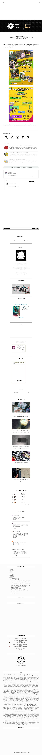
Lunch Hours (34, 699)
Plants (37, 709)
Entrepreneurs (29, 685)
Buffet (20, 679)
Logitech (19, 699)
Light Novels (5, 699)
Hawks (6, 692)
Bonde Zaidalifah (16, 531)
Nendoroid (29, 707)
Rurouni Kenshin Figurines (16, 713)
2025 (11, 569)
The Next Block (13, 721)
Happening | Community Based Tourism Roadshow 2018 (18, 152)
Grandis (25, 690)
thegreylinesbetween (19, 346)
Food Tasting (34, 686)
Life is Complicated (36, 698)
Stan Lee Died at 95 (14, 587)
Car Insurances (33, 679)
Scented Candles (36, 714)
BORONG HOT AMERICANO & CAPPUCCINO (19, 518)
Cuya (23, 499)
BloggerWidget (27, 504)
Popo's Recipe (12, 710)
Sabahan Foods (23, 713)
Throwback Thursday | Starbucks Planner (18, 586)
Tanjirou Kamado (16, 718)
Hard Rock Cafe (34, 691)
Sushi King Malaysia (29, 717)
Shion (33, 715)
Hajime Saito (11, 691)
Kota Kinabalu (13, 698)
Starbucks (12, 717)
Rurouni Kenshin (8, 713)
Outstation (18, 709)
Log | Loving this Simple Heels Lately (20, 644)
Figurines (24, 686)
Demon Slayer (30, 681)
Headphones (9, 692)
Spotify (29, 716)
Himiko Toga (36, 692)
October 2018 (14, 591)
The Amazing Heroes (21, 720)
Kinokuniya (37, 697)
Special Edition (25, 716)
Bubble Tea (17, 679)
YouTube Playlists (32, 723)
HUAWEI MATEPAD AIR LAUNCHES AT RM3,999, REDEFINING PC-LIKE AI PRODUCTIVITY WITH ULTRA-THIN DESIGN (20, 553)
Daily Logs (19, 681)
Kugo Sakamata (23, 698)
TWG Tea (25, 722)
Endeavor (17, 685)
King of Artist (33, 697)
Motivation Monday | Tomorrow (17, 588)
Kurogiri (27, 698)
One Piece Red (10, 709)
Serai (13, 715)
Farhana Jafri (15, 523)
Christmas (27, 680)
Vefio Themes (26, 752)
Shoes (35, 715)
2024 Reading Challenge (19, 345)
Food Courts (29, 686)
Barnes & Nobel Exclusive (7, 677)
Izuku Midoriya (29, 694)
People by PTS (34, 709)
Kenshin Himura (26, 697)
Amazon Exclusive (32, 674)
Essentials (33, 685)
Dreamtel (19, 684)
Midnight (8, 701)
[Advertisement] (21, 12)
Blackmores (10, 678)
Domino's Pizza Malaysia (14, 684)
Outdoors (14, 709)
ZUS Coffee (25, 724)
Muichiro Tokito (6, 704)
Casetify (37, 679)
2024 (11, 570)
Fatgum (14, 686)
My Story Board (16, 515)
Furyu (10, 689)
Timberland (34, 721)
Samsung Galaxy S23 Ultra (29, 713)
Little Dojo (9, 699)
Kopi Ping (4, 698)
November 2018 (14, 579)
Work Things (15, 723)
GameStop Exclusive (26, 689)
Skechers (15, 716)
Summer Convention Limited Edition (20, 717)
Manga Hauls (15, 700)
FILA (26, 686)
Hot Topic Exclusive (14, 693)
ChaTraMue (24, 680)
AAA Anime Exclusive (15, 674)
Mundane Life (11, 704)
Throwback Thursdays (28, 721)
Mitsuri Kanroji (32, 701)
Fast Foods (11, 686)
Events (36, 685)
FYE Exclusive (13, 689)
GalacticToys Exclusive (18, 689)
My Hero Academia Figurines (18, 705)
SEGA (11, 715)
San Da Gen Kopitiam (9, 714)
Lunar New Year (28, 699)
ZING (19, 724)
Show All (29, 557)
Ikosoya (36, 693)
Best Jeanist (21, 677)
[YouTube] (14, 240)
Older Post (35, 228)
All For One (24, 674)
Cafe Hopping (24, 679)
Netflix (32, 707)
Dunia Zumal (10, 172)
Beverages (24, 677)
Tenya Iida (28, 718)
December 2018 (14, 578)
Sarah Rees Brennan (30, 714)
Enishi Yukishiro (22, 685)
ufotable (30, 722)
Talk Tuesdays (6, 718)
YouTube (27, 723)
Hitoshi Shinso (6, 693)
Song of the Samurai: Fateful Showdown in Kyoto (25, 307)
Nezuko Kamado (15, 708)
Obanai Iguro (20, 708)
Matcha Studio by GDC (23, 700)
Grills (35, 690)
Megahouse (35, 700)
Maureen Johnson (30, 700)
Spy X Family (32, 716)
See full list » (21, 317)
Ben (18, 677)
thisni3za (23, 496)
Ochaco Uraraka (25, 708)
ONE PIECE (6, 709)
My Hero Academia (29, 704)
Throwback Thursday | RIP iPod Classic (21, 446)
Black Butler (6, 678)
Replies (7, 180)
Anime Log (7, 676)
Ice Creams (31, 693)
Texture (31, 718)
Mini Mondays (23, 701)
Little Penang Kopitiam (14, 699)
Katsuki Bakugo (13, 697)
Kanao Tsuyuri (5, 697)
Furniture (7, 689)
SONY (22, 716)
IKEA (34, 693)
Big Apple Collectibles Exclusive (31, 677)
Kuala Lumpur (19, 698)
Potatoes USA (16, 710)
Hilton (33, 692)
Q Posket (31, 710)
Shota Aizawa (7, 716)
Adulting (20, 674)
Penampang (30, 709)
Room (4, 713)
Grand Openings (21, 690)
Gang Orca (31, 689)
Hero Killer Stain (25, 692)
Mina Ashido (19, 701)
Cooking (37, 680)
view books (23, 351)
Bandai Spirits (28, 676)
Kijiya (30, 697)
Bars (12, 677)
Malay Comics (11, 700)
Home (10, 693)
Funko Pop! (30, 687)
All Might (27, 674)
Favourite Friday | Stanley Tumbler (21, 479)
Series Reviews (16, 715)
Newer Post (6, 228)
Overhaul (21, 709)
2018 (11, 577)
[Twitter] (21, 240)
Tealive (21, 718)
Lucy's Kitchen (23, 699)
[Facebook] (18, 240)
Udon (28, 722)
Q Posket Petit (36, 710)
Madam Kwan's (6, 700)
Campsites (29, 679)
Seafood (4, 715)
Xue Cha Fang (20, 723)
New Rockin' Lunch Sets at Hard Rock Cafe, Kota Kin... (21, 580)
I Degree (28, 693)
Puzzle (28, 710)
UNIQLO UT (37, 722)
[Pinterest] (27, 240)
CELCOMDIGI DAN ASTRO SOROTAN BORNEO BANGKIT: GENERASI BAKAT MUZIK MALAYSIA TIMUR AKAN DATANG (20, 535)
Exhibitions (5, 686)
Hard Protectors (29, 691)
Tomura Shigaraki (10, 722)
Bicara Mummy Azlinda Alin (18, 549)
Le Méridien (31, 698)
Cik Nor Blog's (16, 541)
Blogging (22, 678)
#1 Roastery (6, 674)
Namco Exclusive (8, 707)
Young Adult (24, 723)
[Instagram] (24, 240)
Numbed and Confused (20, 648)
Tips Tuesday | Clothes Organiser (21, 462)
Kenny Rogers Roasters (19, 697)
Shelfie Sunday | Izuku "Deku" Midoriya (19, 283)
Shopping (37, 715)
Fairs (8, 686)
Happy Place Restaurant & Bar (22, 691)
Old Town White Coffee (32, 708)
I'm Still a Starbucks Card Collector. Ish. (21, 430)
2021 (11, 574)
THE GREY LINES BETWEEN (20, 638)
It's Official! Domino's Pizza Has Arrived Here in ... (20, 584)
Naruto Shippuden (20, 707)
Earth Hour (26, 684)
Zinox (21, 724)
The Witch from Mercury (20, 721)
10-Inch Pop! (10, 674)
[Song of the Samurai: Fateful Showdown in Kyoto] (16, 311)
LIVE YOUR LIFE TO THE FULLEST (20, 646)
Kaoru (9, 697)
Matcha (18, 700)
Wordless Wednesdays (9, 723)
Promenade (24, 710)
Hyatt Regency (24, 693)
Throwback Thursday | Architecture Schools (19, 589)
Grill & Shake (28, 690)
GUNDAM (7, 691)
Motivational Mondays (20, 702)
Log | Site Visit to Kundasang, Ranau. (20, 640)
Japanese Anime (35, 694)
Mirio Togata (28, 701)
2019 (11, 576)
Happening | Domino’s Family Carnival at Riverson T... (20, 585)
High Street (30, 692)
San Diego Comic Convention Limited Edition (20, 714)
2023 (11, 571)
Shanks (20, 715)
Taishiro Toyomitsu (35, 717)
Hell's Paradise (20, 692)
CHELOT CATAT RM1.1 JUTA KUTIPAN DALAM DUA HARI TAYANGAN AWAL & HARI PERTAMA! (20, 525)
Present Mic (21, 710)
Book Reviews (31, 678)
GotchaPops (16, 690)
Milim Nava (11, 701)
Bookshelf (35, 678)
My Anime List (21, 704)
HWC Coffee (19, 693)
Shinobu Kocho (30, 715)
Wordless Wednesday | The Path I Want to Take (20, 590)
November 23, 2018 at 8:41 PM (12, 173)
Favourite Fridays (18, 686)
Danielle (23, 493)
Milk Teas (14, 701)
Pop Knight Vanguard (6, 710)
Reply (31, 176)
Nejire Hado (25, 707)
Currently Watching (21, 304)
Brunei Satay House (12, 679)
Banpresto (35, 676)
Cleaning (31, 680)
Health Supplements (14, 692)
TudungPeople (18, 722)
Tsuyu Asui (14, 722)
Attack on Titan (21, 676)
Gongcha (12, 690)
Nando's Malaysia (14, 707)
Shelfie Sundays (24, 715)
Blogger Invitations (16, 678)
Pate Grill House (25, 709)
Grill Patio (32, 690)
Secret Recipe (8, 715)
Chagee (11, 680)
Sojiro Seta (19, 716)
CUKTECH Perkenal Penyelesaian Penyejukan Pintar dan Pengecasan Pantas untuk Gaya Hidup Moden (20, 543)
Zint (22, 724)
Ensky (26, 685)
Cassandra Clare (6, 680)
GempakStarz (35, 689)
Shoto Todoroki (11, 716)
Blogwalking (26, 678)
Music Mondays (16, 704)
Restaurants (16, 711)
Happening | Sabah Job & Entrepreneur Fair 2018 (17, 159)
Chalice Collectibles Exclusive (17, 680)
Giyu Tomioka (9, 690)
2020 (11, 575)
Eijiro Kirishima (33, 684)
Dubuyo (22, 684)
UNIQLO (33, 722)
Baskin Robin (15, 677)
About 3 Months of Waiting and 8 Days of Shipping (21, 414)
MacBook (37, 699)
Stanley (9, 717)
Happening (16, 691)
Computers (34, 680)
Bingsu (37, 677)
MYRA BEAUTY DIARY (20, 642)
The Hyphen (9, 721)
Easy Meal (29, 684)
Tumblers (22, 722)
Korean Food (8, 698)
